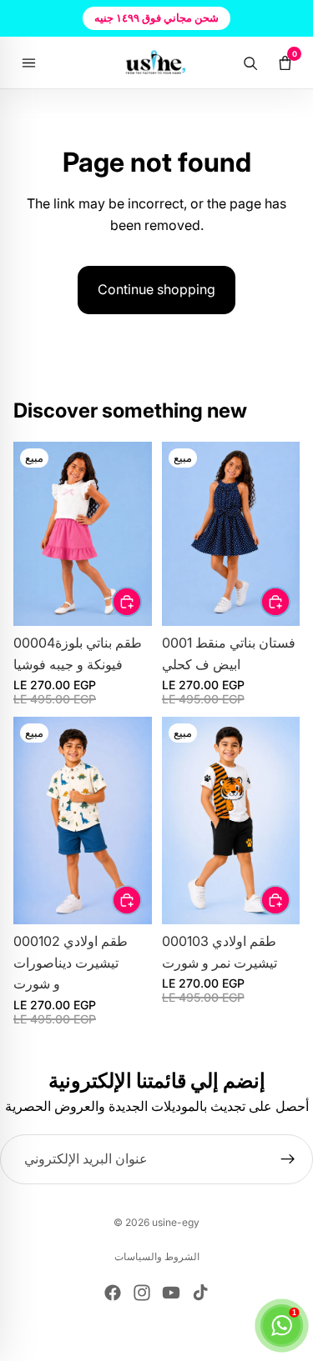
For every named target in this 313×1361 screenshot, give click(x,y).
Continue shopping (156, 289)
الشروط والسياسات (156, 1256)
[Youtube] (171, 1293)
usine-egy (175, 1222)
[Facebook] (113, 1293)
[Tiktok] (200, 1293)
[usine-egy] (156, 62)
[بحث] (249, 62)
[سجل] (287, 1159)
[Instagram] (142, 1293)
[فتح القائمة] (28, 62)
